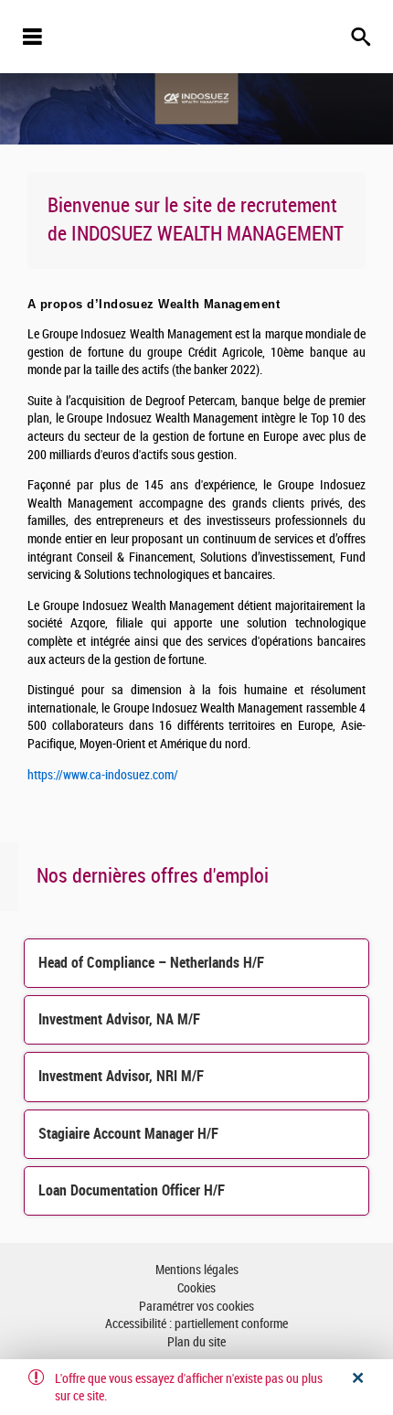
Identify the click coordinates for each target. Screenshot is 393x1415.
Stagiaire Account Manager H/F (128, 1133)
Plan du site (196, 1342)
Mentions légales (197, 1270)
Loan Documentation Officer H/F (131, 1190)
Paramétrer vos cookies (196, 1306)
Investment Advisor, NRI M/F (121, 1076)
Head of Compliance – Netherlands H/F (151, 962)
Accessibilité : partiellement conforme (196, 1324)
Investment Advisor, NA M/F (119, 1019)
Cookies (196, 1288)
